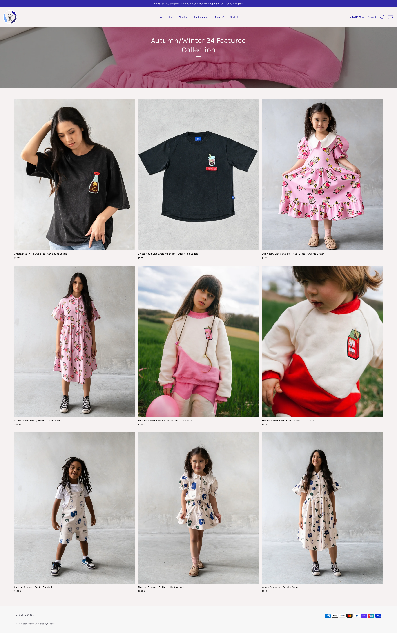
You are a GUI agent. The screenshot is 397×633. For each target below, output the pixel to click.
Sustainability (201, 17)
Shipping (219, 17)
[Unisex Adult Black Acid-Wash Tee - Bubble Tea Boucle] (198, 174)
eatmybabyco (29, 624)
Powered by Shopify (45, 624)
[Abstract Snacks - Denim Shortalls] (74, 508)
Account (372, 17)
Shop (170, 17)
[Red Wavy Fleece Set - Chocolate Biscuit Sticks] (322, 341)
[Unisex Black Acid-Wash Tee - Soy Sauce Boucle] (74, 174)
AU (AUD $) (355, 17)
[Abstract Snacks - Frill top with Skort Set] (198, 508)
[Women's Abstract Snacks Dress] (322, 508)
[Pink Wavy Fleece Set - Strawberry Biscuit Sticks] (198, 341)
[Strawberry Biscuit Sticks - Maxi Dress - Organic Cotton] (322, 174)
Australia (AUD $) (24, 615)
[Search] (382, 17)
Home (159, 17)
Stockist (234, 17)
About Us (183, 17)
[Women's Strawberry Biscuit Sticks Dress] (74, 341)
